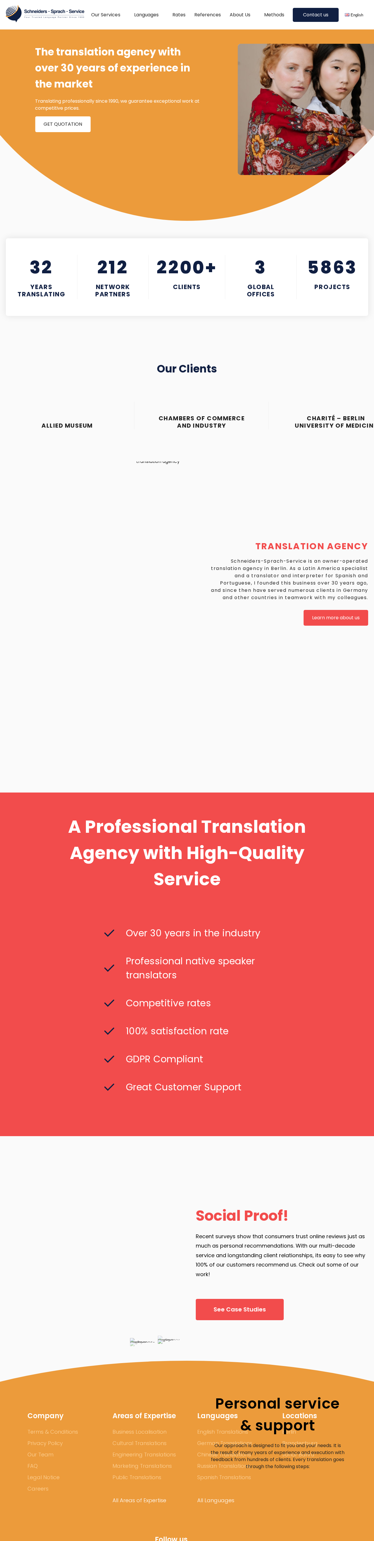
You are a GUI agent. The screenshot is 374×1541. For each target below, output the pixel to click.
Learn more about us (336, 617)
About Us (240, 14)
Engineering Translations (144, 1454)
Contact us (315, 14)
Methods (274, 14)
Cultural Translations (139, 1443)
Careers (38, 1488)
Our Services (105, 14)
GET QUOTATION (63, 124)
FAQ (32, 1466)
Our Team (40, 1454)
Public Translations (136, 1477)
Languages (146, 14)
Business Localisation (139, 1431)
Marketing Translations (142, 1466)
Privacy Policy (45, 1443)
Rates (179, 14)
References (207, 14)
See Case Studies (240, 1309)
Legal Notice (43, 1477)
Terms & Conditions (52, 1431)
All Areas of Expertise (139, 1500)
